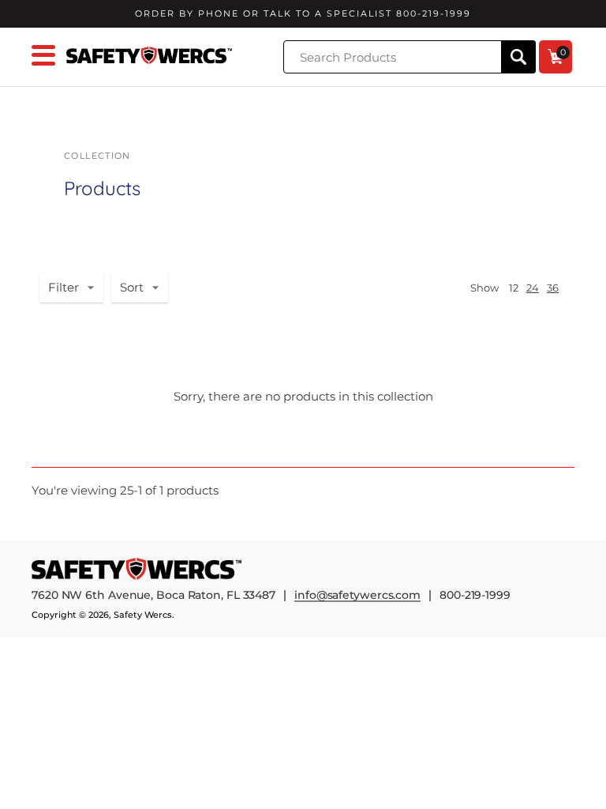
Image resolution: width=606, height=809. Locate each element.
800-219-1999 (475, 595)
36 (553, 287)
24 (532, 287)
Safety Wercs (143, 614)
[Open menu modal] (43, 55)
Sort (132, 287)
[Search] (518, 56)
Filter (63, 287)
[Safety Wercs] (149, 56)
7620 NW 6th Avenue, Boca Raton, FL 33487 (153, 595)
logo (137, 568)
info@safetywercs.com (357, 595)
